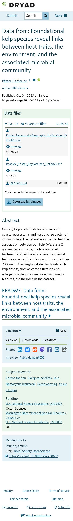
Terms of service (59, 491)
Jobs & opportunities (38, 515)
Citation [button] (12, 331)
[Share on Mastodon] (42, 350)
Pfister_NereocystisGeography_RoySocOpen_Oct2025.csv (36, 138)
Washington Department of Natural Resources (36, 413)
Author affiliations (13, 88)
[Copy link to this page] (64, 349)
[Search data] (45, 16)
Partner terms (19, 499)
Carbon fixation (16, 378)
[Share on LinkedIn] (20, 350)
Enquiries (12, 507)
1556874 (56, 422)
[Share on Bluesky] (27, 350)
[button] (36, 124)
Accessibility (31, 491)
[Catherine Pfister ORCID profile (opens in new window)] (38, 80)
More (59, 16)
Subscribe (64, 507)
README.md (18, 183)
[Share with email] (57, 350)
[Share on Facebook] (49, 350)
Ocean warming (47, 384)
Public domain (29, 357)
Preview (16, 147)
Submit (12, 16)
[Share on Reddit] (35, 350)
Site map (57, 499)
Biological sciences (40, 378)
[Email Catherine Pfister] (34, 80)
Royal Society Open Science (32, 451)
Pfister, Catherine (14, 81)
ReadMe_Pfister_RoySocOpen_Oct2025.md (34, 164)
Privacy (8, 491)
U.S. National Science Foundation (27, 404)
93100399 (13, 418)
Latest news (38, 507)
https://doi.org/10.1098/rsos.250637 (33, 456)
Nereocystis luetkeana (20, 384)
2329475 (56, 404)
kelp (56, 378)
